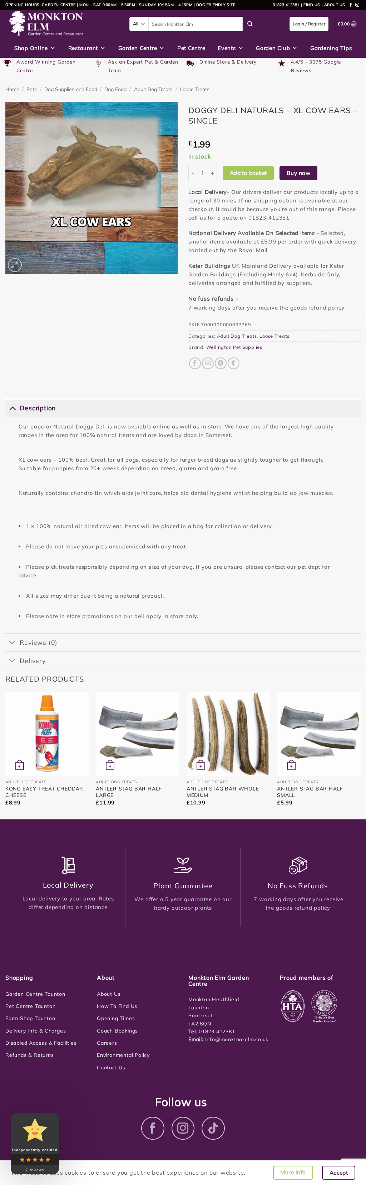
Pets (31, 89)
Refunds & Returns (29, 1055)
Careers (107, 1043)
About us (334, 4)
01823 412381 (286, 4)
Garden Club (273, 48)
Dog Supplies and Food (70, 89)
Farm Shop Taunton (30, 1018)
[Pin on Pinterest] (221, 363)
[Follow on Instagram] (357, 5)
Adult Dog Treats (153, 89)
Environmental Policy (123, 1055)
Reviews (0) (39, 642)
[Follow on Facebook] (351, 5)
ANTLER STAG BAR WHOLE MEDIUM (223, 791)
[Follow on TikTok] (213, 1128)
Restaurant (83, 48)
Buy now (298, 172)
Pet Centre (191, 48)
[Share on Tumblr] (233, 363)
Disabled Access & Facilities (40, 1043)
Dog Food (115, 89)
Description (38, 408)
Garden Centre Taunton (35, 994)
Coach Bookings (117, 1031)
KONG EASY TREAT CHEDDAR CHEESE (44, 791)
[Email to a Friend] (208, 363)
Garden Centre (137, 48)
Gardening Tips (331, 48)
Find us (311, 4)
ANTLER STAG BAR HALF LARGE (129, 791)
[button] (15, 265)
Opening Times (116, 1018)
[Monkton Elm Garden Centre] (62, 24)
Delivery (32, 660)
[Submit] (250, 24)
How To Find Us (117, 1006)
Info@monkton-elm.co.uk (237, 1039)
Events (227, 48)
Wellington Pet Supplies (234, 347)
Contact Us (111, 1067)
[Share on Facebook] (195, 363)
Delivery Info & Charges (35, 1031)
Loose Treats (194, 89)
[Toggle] (12, 407)
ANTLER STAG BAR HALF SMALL (310, 791)
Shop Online (31, 48)
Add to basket (248, 172)
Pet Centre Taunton (30, 1006)
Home (12, 89)
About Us (108, 994)
